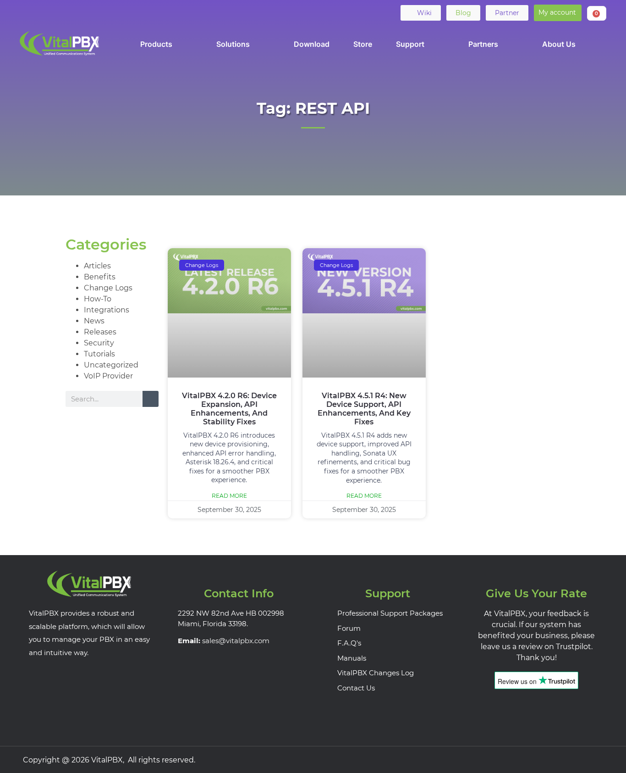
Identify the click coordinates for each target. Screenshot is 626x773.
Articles (97, 265)
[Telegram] (99, 12)
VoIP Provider (108, 376)
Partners (483, 44)
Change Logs (108, 288)
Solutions (233, 44)
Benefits (99, 276)
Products (156, 44)
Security (99, 343)
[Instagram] (594, 760)
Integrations (106, 310)
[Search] (151, 399)
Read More (229, 495)
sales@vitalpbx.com (235, 640)
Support (410, 44)
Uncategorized (111, 365)
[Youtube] (81, 12)
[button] (558, 13)
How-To (97, 299)
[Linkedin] (63, 12)
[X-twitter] (45, 12)
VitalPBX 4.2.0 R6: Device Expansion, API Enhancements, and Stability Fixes (229, 409)
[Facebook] (27, 12)
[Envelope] (117, 12)
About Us (559, 44)
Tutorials (99, 354)
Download (311, 44)
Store (362, 44)
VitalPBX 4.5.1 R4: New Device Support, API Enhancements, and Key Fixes (364, 409)
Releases (100, 332)
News (94, 321)
